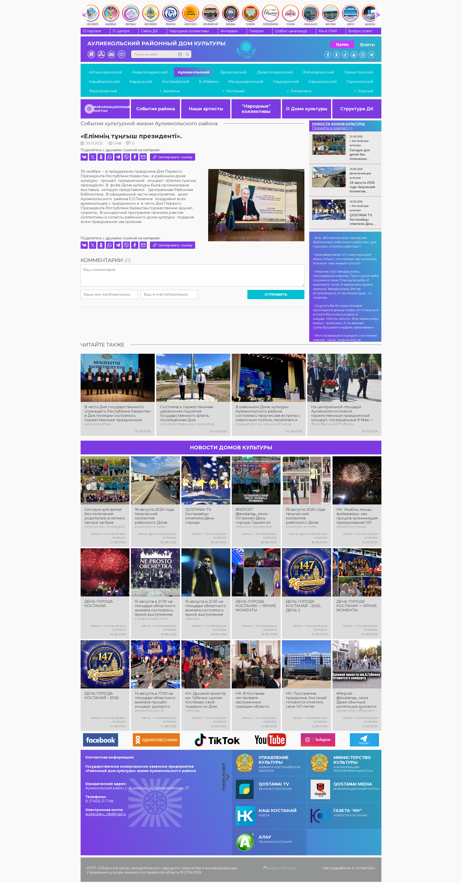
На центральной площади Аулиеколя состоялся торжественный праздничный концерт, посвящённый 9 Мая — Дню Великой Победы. (342, 415)
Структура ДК (356, 108)
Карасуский (140, 81)
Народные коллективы (189, 31)
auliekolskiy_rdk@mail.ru (105, 814)
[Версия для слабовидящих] (121, 54)
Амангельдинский (149, 72)
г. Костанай (233, 91)
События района (155, 108)
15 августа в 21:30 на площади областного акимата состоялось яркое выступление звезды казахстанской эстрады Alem (205, 610)
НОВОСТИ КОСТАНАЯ (350, 812)
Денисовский (233, 72)
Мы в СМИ (328, 31)
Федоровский (103, 91)
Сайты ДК (149, 31)
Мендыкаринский (245, 81)
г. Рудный (363, 91)
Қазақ (342, 44)
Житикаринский (318, 72)
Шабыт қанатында (291, 31)
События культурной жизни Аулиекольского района (149, 123)
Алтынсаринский (105, 72)
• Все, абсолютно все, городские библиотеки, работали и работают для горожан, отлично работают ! (344, 242)
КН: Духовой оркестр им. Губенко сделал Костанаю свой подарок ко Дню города (205, 702)
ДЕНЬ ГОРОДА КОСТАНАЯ (98, 603)
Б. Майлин (208, 81)
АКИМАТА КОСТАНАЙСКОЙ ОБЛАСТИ (279, 763)
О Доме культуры (306, 108)
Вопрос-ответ (360, 31)
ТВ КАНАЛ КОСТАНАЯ (275, 786)
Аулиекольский (194, 72)
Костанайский (175, 81)
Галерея (256, 31)
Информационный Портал (356, 786)
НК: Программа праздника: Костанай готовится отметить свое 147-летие (306, 700)
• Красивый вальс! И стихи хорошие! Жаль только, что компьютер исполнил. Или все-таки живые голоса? (345, 259)
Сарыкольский (322, 81)
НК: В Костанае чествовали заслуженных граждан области (252, 700)
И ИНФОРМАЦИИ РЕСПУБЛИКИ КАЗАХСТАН (353, 763)
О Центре (121, 31)
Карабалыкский (104, 81)
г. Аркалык (170, 91)
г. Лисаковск (299, 91)
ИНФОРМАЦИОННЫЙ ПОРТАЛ (111, 109)
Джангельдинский (275, 72)
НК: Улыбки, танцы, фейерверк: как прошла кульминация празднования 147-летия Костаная (357, 518)
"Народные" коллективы (256, 109)
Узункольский (359, 81)
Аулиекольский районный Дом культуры (156, 43)
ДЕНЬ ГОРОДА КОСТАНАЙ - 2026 (101, 695)
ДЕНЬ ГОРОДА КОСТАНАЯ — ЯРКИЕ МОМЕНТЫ (256, 605)
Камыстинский (359, 72)
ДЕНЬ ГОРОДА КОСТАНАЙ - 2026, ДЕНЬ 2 (303, 605)
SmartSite (365, 868)
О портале (92, 31)
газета (277, 812)
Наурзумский (286, 81)
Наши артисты (206, 108)
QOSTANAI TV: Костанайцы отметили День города (199, 516)
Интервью (229, 31)
